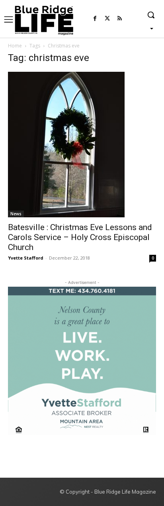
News (15, 214)
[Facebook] (95, 19)
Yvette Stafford (25, 258)
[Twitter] (107, 19)
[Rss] (119, 19)
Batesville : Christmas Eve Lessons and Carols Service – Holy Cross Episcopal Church (80, 237)
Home (15, 45)
